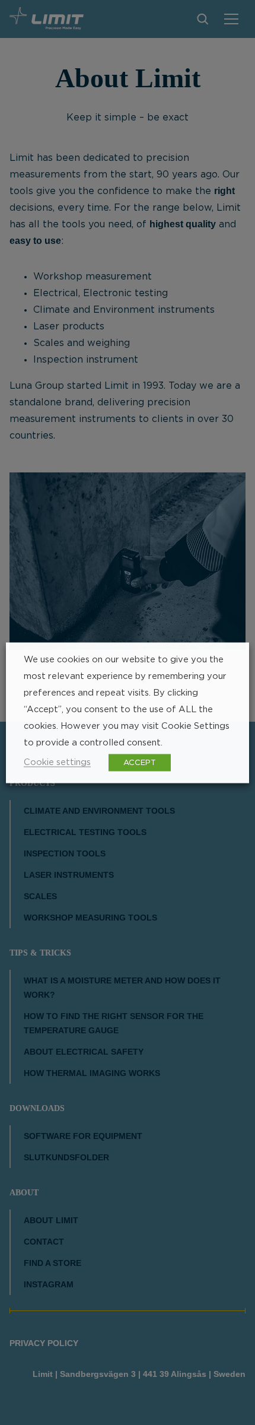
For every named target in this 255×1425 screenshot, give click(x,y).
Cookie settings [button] (57, 761)
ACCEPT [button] (139, 762)
